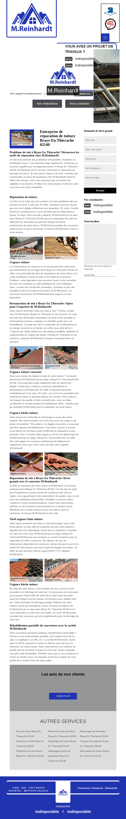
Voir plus (63, 696)
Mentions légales (36, 791)
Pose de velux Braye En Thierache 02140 (28, 734)
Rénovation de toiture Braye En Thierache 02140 (94, 753)
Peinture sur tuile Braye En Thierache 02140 (30, 743)
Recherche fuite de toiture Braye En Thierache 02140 (62, 734)
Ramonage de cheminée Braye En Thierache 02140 (94, 734)
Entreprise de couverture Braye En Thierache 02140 (30, 753)
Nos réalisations (47, 103)
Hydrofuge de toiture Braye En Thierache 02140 (62, 743)
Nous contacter (79, 103)
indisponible (103, 205)
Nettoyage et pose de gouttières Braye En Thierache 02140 (59, 756)
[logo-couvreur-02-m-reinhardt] (63, 792)
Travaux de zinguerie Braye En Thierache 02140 (94, 743)
